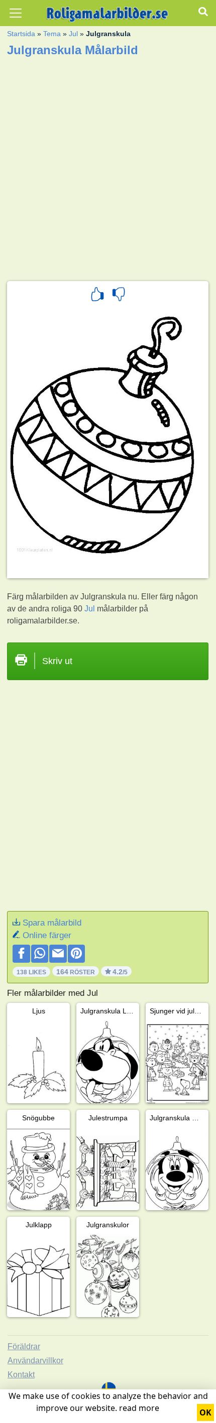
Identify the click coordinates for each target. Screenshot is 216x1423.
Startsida (21, 34)
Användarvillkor (35, 1360)
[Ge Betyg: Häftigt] (97, 295)
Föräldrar (24, 1346)
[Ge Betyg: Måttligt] (118, 295)
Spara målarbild (52, 923)
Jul (73, 34)
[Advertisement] (108, 166)
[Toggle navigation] (15, 13)
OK (205, 1412)
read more (139, 1407)
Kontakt (21, 1374)
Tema (52, 34)
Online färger (47, 935)
